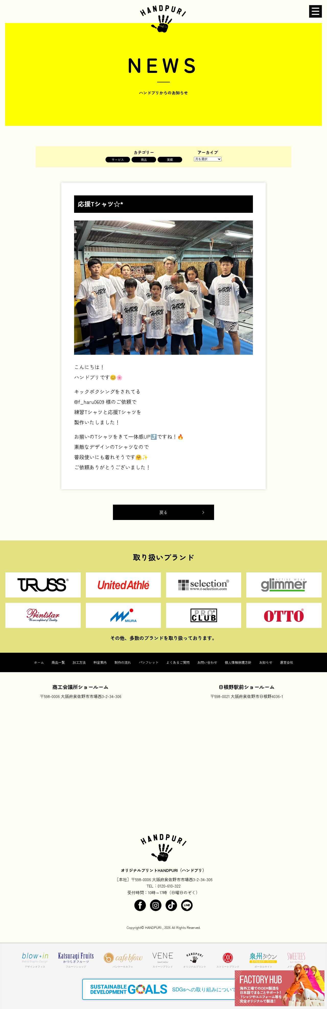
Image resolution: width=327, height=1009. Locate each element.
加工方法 (79, 662)
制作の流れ (122, 662)
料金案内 (100, 662)
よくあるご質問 (178, 662)
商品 (144, 159)
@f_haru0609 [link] (89, 401)
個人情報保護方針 (238, 662)
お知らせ (265, 662)
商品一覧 (58, 662)
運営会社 (286, 662)
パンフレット (149, 662)
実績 (170, 159)
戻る (163, 512)
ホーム (39, 662)
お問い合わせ (207, 662)
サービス (118, 159)
